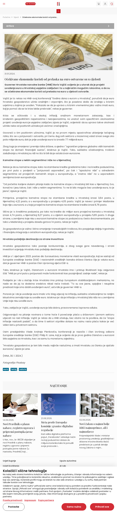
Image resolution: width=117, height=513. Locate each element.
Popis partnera (46, 500)
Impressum (30, 500)
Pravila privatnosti (12, 500)
